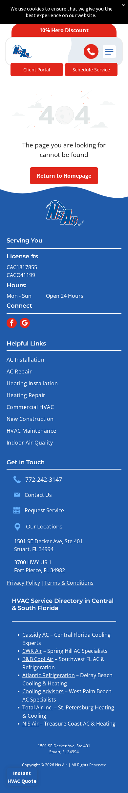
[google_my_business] (25, 324)
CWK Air (32, 650)
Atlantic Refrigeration (48, 675)
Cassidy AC (35, 634)
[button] (109, 51)
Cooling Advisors (43, 691)
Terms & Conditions (69, 582)
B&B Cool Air (37, 659)
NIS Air (30, 723)
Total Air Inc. (37, 707)
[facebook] (12, 324)
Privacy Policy (23, 582)
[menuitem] (64, 360)
